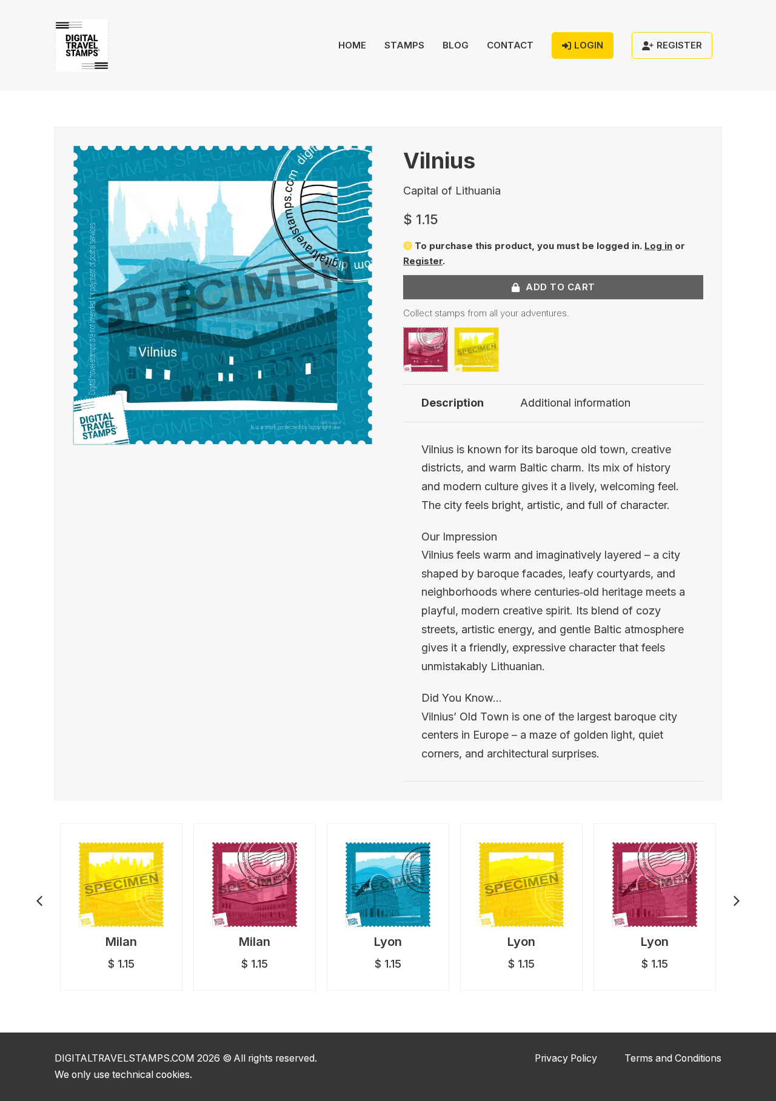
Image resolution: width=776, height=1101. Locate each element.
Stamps (404, 45)
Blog (456, 45)
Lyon (388, 941)
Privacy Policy (566, 1058)
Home (352, 45)
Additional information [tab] (575, 402)
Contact (510, 45)
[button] (356, 162)
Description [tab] (452, 402)
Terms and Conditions (672, 1058)
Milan (121, 941)
